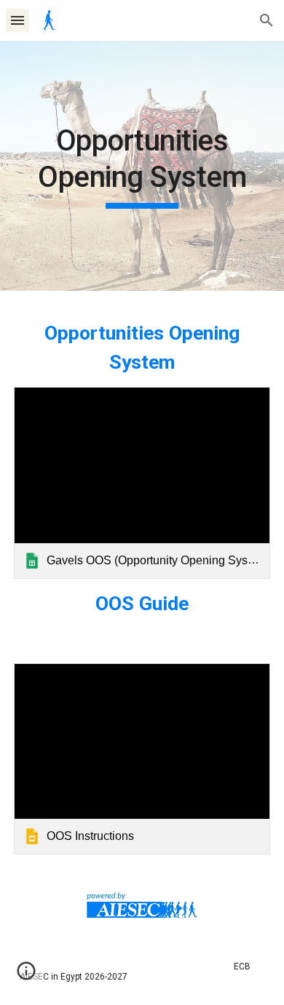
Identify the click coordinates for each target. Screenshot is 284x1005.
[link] (142, 483)
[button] (17, 20)
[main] (142, 166)
